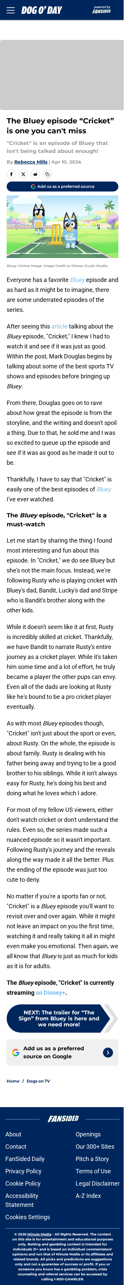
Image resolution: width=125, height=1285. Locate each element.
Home (13, 1081)
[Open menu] (11, 10)
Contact (15, 1146)
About (13, 1134)
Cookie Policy (23, 1183)
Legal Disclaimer (98, 1183)
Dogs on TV (38, 1081)
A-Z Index (88, 1195)
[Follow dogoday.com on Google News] (108, 1053)
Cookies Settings (27, 1217)
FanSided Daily (25, 1158)
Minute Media (39, 1234)
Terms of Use (93, 1171)
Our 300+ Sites (95, 1146)
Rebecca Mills (30, 162)
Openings (88, 1134)
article (59, 326)
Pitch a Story (92, 1158)
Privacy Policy (23, 1171)
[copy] (47, 174)
